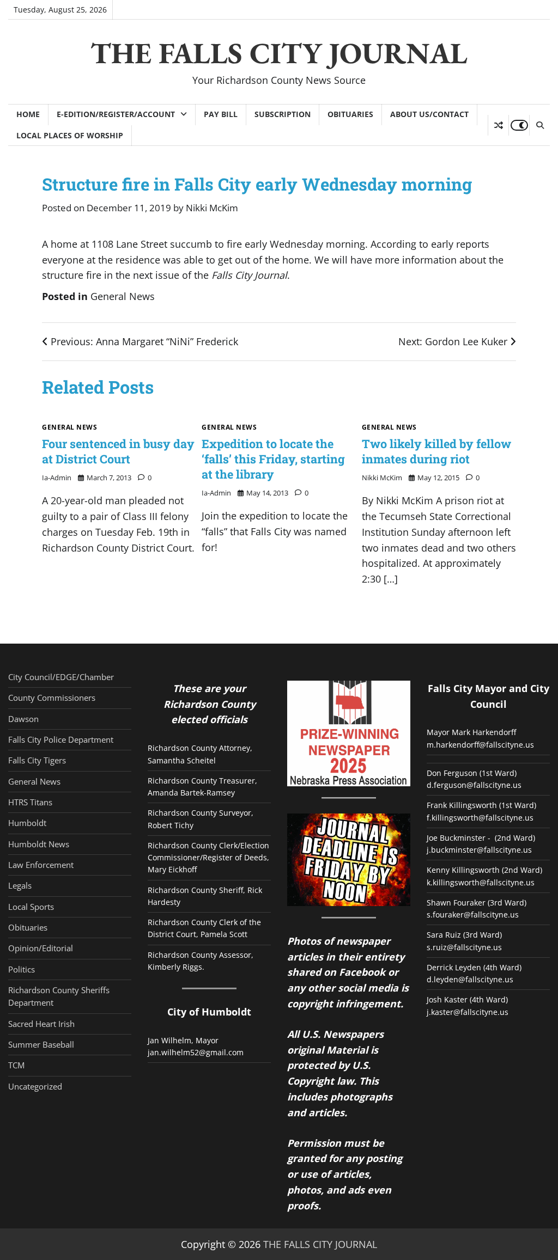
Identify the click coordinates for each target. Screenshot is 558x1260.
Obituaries (350, 114)
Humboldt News (38, 844)
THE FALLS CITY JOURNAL (279, 53)
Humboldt (27, 822)
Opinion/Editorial (40, 948)
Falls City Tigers (37, 760)
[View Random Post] (498, 125)
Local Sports (31, 906)
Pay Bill (221, 114)
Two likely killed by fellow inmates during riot (436, 451)
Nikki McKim (212, 207)
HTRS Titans (30, 802)
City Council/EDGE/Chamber (61, 676)
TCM (16, 1065)
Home (28, 114)
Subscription (282, 114)
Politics (21, 969)
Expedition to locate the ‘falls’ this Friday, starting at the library (273, 459)
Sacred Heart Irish (41, 1023)
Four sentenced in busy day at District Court (118, 451)
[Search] (539, 125)
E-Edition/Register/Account (116, 114)
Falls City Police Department (60, 739)
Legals (20, 885)
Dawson (23, 718)
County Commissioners (51, 697)
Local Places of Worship (69, 135)
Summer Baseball (41, 1044)
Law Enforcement (41, 864)
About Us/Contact (429, 114)
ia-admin (56, 477)
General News (122, 296)
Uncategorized (35, 1086)
